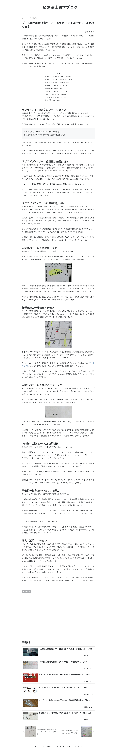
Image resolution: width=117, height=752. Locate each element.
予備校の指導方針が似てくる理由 (56, 97)
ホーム (35, 746)
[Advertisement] (58, 616)
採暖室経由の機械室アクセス (54, 88)
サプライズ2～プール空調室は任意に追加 (58, 79)
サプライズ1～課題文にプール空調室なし (58, 76)
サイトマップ (79, 746)
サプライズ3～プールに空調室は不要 (57, 82)
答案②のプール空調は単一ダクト (56, 85)
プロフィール (46, 746)
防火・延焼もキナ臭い (52, 100)
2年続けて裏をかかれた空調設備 (55, 94)
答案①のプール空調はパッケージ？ (56, 91)
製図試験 (27, 591)
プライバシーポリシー (63, 746)
